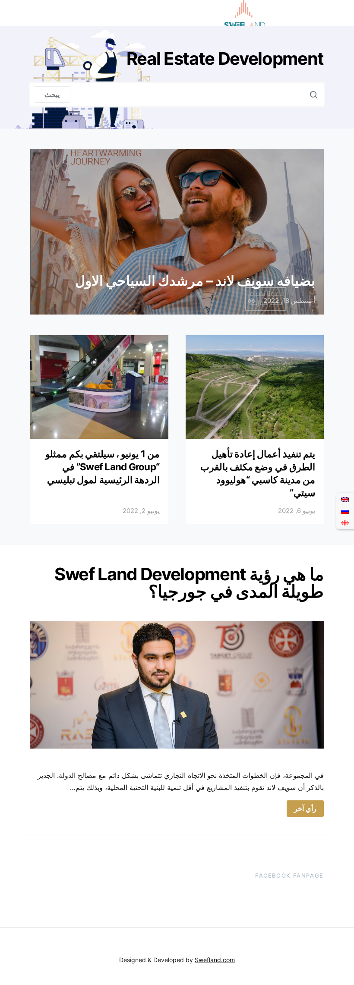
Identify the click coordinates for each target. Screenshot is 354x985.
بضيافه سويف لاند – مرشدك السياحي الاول (195, 280)
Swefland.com (215, 959)
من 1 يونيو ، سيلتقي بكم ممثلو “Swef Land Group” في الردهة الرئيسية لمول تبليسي (102, 466)
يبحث (52, 94)
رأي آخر (305, 808)
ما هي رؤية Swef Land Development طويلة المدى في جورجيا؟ (189, 582)
